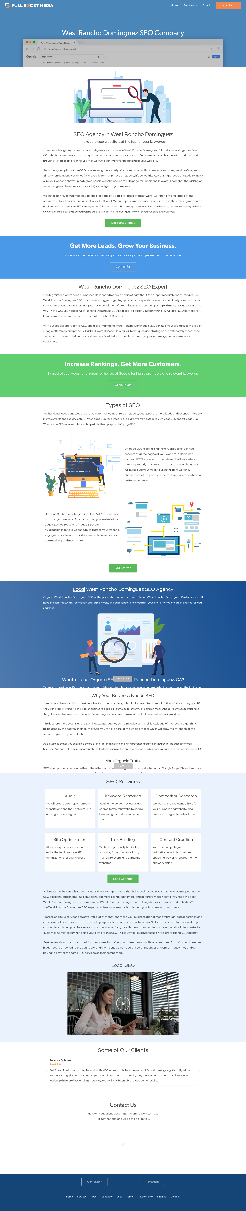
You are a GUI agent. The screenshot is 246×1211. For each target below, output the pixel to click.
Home (69, 1196)
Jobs (119, 1196)
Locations (153, 1182)
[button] (195, 5)
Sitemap (161, 1196)
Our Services (94, 1182)
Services (82, 1196)
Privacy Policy (145, 1196)
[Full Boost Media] (29, 5)
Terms (130, 1196)
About (94, 1196)
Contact (175, 1196)
